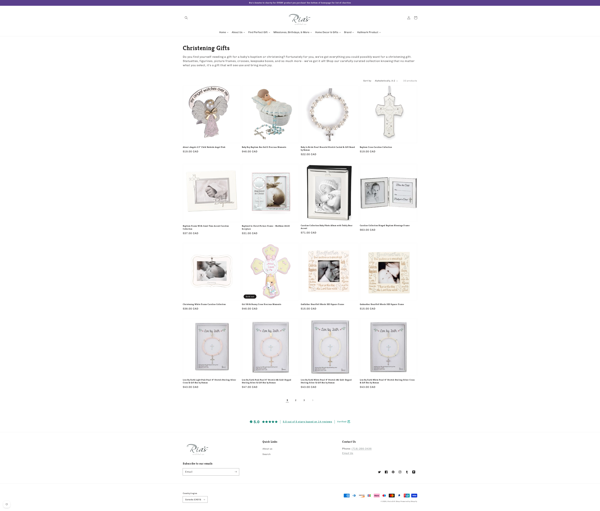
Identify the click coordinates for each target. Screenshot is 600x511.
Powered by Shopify (408, 501)
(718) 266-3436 (362, 448)
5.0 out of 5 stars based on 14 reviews (307, 421)
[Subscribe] (235, 471)
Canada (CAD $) (193, 499)
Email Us (347, 453)
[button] (186, 17)
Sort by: (367, 80)
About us (267, 448)
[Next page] (312, 400)
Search (266, 454)
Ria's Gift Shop (394, 501)
